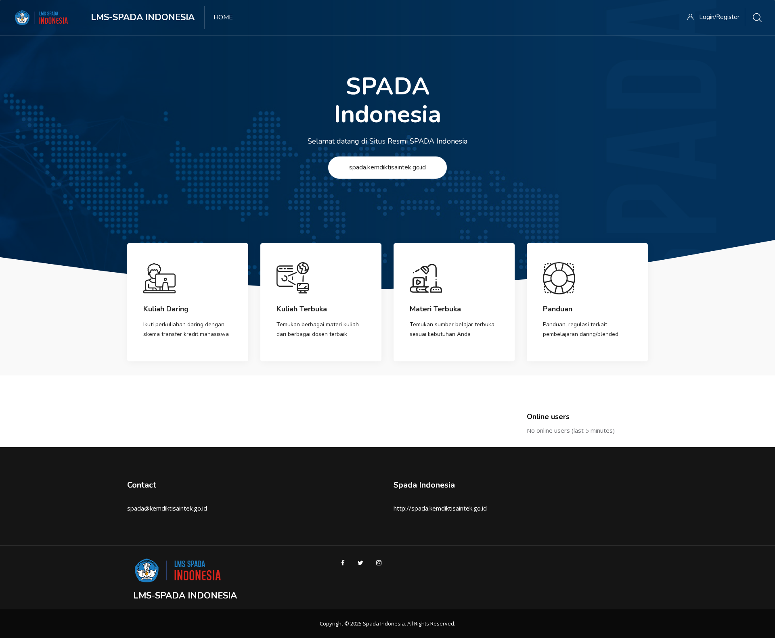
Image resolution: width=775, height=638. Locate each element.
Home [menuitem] (223, 17)
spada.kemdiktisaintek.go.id (387, 167)
